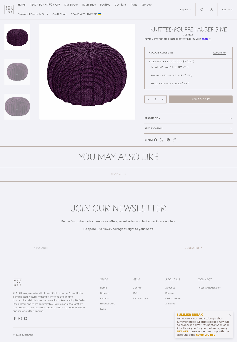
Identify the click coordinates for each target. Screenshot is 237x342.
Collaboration (173, 298)
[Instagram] (20, 318)
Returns (104, 298)
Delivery (104, 293)
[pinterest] (168, 141)
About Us (170, 287)
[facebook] (155, 141)
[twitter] (162, 141)
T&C (135, 293)
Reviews (169, 293)
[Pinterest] (25, 318)
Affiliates (170, 303)
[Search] (202, 9)
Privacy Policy (140, 298)
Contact (137, 287)
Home (103, 287)
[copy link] (174, 141)
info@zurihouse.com (209, 287)
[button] (212, 9)
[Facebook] (14, 318)
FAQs (103, 309)
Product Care (107, 303)
